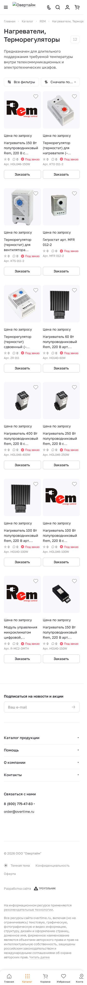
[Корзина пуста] (77, 7)
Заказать (22, 174)
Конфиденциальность (53, 865)
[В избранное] (35, 96)
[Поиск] (57, 7)
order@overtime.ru (19, 811)
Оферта (10, 874)
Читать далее (39, 957)
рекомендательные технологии (28, 910)
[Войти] (67, 7)
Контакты (13, 775)
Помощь (11, 750)
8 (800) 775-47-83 (18, 804)
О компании (14, 762)
